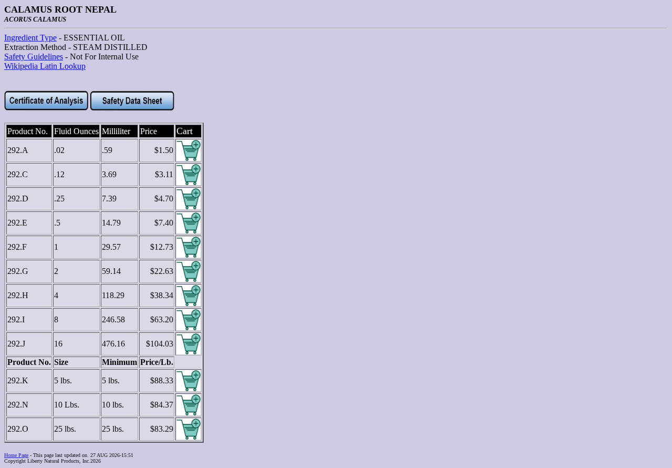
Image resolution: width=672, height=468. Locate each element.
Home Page (16, 455)
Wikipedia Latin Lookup (45, 66)
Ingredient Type (30, 37)
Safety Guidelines (33, 56)
